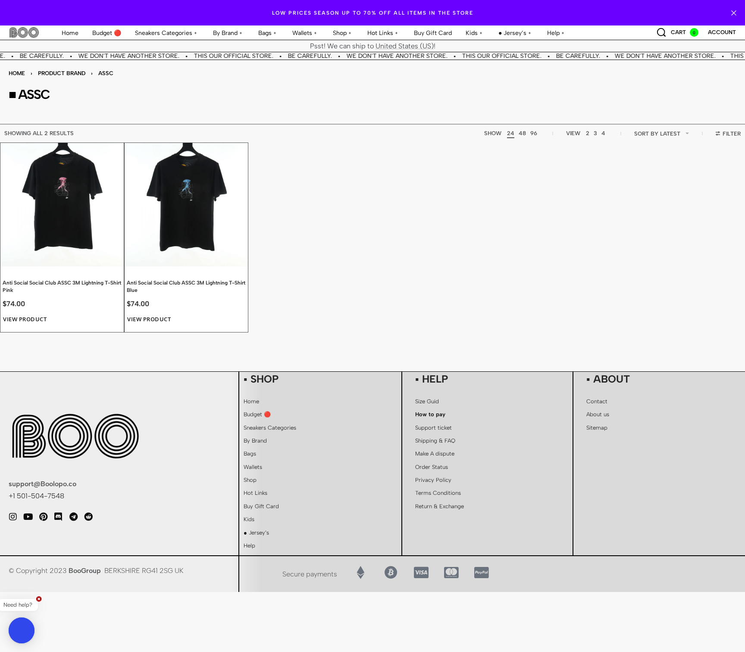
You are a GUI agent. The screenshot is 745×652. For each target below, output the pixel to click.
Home (17, 73)
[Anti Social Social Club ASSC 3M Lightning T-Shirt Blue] (186, 204)
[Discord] (58, 517)
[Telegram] (73, 517)
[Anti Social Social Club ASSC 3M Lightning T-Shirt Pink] (62, 204)
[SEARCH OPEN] (661, 32)
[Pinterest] (43, 517)
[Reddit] (88, 517)
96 (533, 133)
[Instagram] (13, 517)
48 (522, 133)
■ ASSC (29, 94)
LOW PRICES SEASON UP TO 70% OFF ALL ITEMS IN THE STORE (372, 13)
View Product (25, 319)
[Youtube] (28, 517)
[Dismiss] (733, 13)
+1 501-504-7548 (36, 496)
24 (510, 133)
